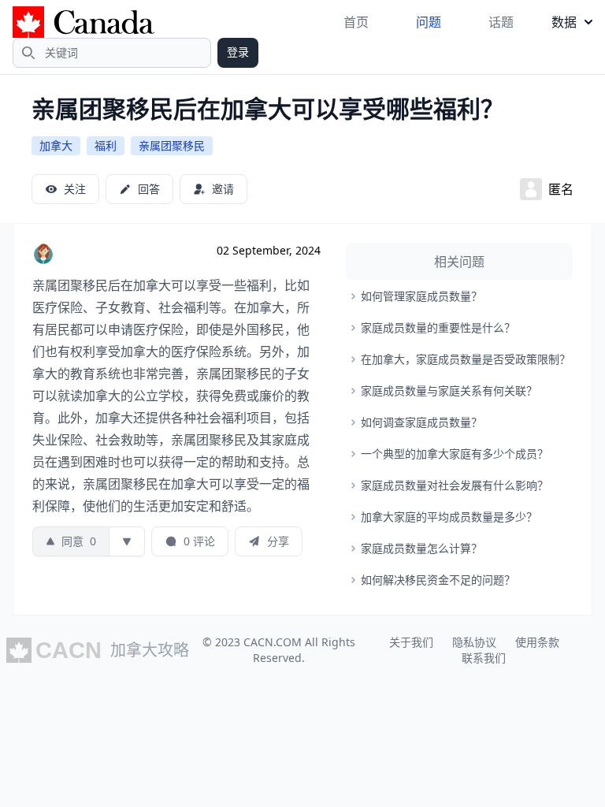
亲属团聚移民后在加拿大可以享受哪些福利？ (268, 108)
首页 (356, 22)
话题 (501, 22)
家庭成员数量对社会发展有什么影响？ (454, 485)
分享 (278, 541)
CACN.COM (272, 641)
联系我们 (484, 657)
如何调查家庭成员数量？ (421, 422)
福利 (106, 145)
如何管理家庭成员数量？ (421, 295)
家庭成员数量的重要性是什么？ (438, 327)
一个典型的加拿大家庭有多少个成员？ (454, 453)
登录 (238, 51)
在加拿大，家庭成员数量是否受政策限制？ (465, 358)
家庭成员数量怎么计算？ (421, 548)
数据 (564, 22)
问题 (428, 22)
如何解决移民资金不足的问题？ (438, 579)
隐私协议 (474, 641)
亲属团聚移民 (172, 145)
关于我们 (411, 641)
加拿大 (55, 145)
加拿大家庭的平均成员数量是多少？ (449, 516)
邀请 (223, 188)
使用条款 (537, 641)
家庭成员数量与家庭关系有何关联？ (449, 390)
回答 (149, 188)
